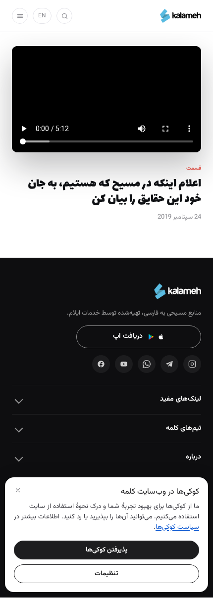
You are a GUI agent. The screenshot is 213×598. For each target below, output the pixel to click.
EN (42, 15)
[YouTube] (124, 364)
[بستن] (18, 490)
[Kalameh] (180, 16)
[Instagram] (192, 364)
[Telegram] (169, 364)
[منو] (20, 16)
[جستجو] (64, 16)
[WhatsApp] (147, 364)
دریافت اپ (128, 336)
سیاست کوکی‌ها (177, 527)
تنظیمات (106, 573)
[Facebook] (101, 364)
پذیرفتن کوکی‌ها (106, 550)
